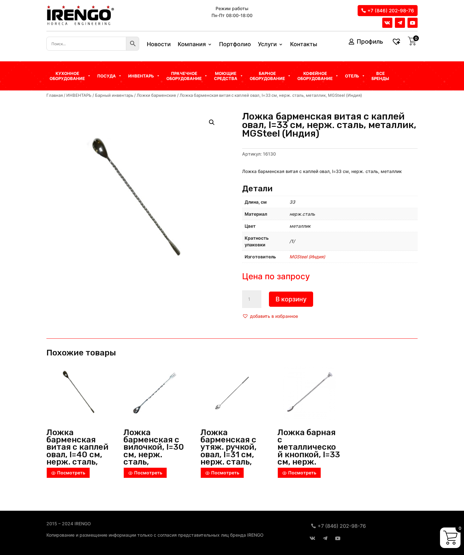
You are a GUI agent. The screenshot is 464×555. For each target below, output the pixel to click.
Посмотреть (71, 472)
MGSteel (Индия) (307, 256)
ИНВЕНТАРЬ (79, 95)
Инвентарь (141, 75)
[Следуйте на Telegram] (400, 23)
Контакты (303, 44)
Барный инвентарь (114, 95)
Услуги (267, 44)
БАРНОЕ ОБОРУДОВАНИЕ (267, 76)
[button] (270, 316)
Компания (192, 44)
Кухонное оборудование (67, 76)
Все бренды (380, 76)
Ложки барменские (156, 95)
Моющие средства (225, 76)
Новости (159, 44)
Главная (54, 95)
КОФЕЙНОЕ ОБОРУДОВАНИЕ (315, 76)
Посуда (106, 75)
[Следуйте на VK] (387, 23)
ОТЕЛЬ (352, 75)
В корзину (291, 299)
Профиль (370, 41)
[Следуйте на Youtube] (412, 23)
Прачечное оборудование (184, 76)
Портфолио (235, 44)
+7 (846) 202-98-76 (390, 11)
